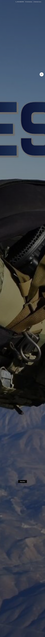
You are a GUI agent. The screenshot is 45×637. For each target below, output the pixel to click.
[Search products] (42, 74)
